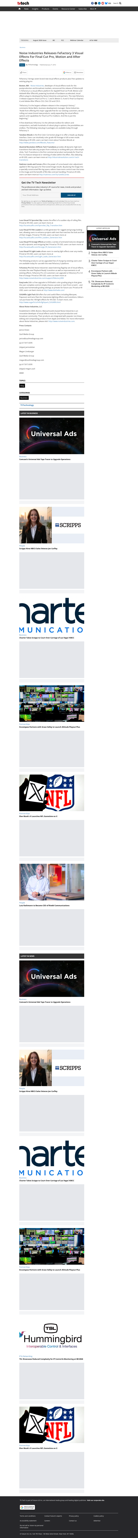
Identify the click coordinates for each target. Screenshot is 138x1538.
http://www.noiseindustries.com (62, 321)
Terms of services (47, 201)
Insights (35, 9)
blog (22, 385)
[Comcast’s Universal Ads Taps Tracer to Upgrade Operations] (103, 240)
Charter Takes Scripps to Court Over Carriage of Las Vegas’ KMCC (104, 263)
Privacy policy (74, 1516)
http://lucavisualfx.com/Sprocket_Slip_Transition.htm (40, 225)
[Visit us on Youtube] (102, 3)
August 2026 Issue (39, 40)
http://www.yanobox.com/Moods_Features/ (37, 142)
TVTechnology (33, 65)
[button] (117, 3)
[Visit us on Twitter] (96, 3)
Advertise (97, 1521)
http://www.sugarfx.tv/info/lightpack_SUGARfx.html (40, 302)
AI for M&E (93, 40)
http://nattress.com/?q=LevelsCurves (54, 174)
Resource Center (68, 9)
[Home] (19, 8)
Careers (47, 1521)
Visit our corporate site (95, 1500)
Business (22, 47)
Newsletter (80, 72)
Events (55, 9)
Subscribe (83, 9)
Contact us (73, 1521)
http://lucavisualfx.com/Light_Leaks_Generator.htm (40, 256)
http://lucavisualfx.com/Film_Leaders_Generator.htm (40, 237)
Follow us (68, 72)
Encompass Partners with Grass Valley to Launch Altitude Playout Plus (104, 273)
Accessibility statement (28, 1521)
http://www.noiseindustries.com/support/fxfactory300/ (41, 278)
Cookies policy (99, 1516)
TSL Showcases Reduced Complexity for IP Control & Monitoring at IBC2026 (102, 284)
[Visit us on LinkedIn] (99, 3)
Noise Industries (37, 85)
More (92, 9)
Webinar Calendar (76, 40)
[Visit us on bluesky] (106, 3)
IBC (54, 40)
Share (24, 72)
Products (45, 9)
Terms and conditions (28, 1516)
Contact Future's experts (53, 1516)
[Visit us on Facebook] (92, 3)
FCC (62, 40)
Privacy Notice (26, 203)
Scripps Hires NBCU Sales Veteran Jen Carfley (102, 254)
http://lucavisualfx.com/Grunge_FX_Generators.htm (40, 247)
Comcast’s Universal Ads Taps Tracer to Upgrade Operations (103, 245)
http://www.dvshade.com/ (54, 290)
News (26, 9)
